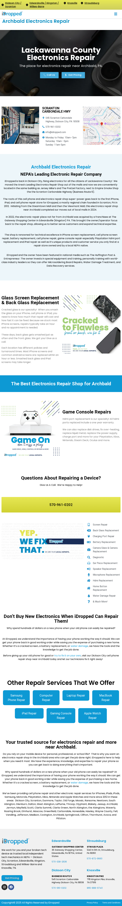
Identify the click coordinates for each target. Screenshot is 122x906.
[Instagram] (4, 887)
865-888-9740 (95, 887)
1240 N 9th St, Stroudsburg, (100, 849)
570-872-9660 (94, 858)
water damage (79, 646)
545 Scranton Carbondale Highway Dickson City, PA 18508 (68, 881)
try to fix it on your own (67, 655)
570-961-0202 (59, 887)
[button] (116, 14)
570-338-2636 (59, 861)
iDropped (53, 902)
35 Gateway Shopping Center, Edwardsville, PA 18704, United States (67, 853)
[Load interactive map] (102, 126)
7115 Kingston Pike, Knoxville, (101, 879)
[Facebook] (11, 887)
